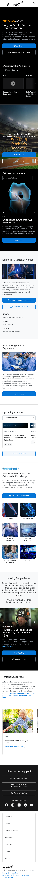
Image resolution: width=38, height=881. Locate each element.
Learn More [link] (19, 161)
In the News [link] (19, 155)
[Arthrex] (14, 3)
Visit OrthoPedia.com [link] (19, 495)
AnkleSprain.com (9, 646)
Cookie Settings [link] (8, 877)
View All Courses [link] (19, 453)
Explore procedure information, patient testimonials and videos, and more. (18, 695)
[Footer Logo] (7, 867)
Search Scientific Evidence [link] (19, 300)
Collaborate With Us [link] (19, 306)
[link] (19, 45)
